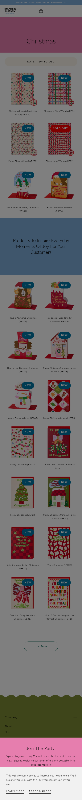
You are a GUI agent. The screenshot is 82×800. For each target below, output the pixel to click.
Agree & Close (40, 791)
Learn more (15, 791)
